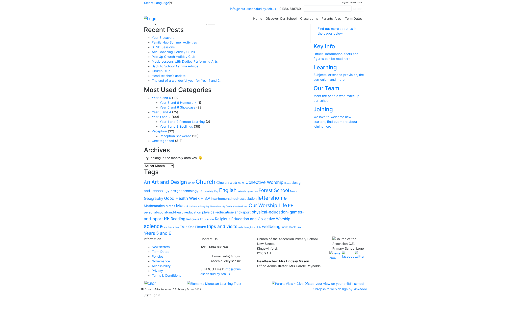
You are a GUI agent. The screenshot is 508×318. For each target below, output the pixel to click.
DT (201, 191)
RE (167, 218)
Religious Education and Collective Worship (252, 219)
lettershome (272, 198)
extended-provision (248, 191)
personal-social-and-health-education (172, 212)
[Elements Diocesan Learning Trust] (214, 283)
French (293, 191)
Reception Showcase (175, 136)
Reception (159, 131)
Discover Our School (281, 18)
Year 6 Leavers (163, 38)
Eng (216, 191)
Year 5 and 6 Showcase (177, 107)
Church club (226, 182)
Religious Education (200, 219)
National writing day (199, 206)
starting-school (171, 227)
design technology (184, 191)
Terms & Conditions (166, 275)
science (153, 226)
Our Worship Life (268, 205)
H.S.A (205, 198)
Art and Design (169, 182)
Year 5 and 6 (161, 98)
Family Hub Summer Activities (174, 42)
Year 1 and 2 (161, 117)
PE (290, 205)
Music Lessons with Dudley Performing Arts (185, 61)
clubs (241, 182)
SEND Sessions (163, 47)
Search (357, 8)
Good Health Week (182, 198)
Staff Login (151, 295)
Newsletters (161, 247)
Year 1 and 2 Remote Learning (182, 122)
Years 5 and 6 (157, 233)
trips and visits (222, 226)
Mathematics (154, 206)
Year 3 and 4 (161, 112)
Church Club (161, 71)
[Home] (150, 18)
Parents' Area (331, 18)
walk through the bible (249, 227)
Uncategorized (163, 141)
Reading (178, 218)
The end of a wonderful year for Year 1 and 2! (186, 80)
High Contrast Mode (352, 2)
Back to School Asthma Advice (175, 66)
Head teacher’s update (169, 76)
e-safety (209, 191)
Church (205, 181)
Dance (287, 183)
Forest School (274, 190)
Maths (170, 206)
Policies (157, 256)
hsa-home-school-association (234, 199)
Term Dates (353, 18)
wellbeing (271, 226)
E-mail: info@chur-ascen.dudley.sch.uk (226, 258)
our (246, 206)
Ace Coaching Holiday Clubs (173, 52)
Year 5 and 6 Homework (178, 103)
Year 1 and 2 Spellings (176, 126)
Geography (153, 198)
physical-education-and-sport (226, 212)
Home (257, 18)
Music (182, 205)
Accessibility (161, 266)
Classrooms (309, 18)
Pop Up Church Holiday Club (173, 57)
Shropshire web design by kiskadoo (340, 289)
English (228, 190)
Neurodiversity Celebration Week (226, 206)
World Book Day (291, 227)
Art (147, 182)
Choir (191, 182)
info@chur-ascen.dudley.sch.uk (253, 9)
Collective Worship (264, 182)
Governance (161, 261)
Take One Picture (193, 227)
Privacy (157, 271)
